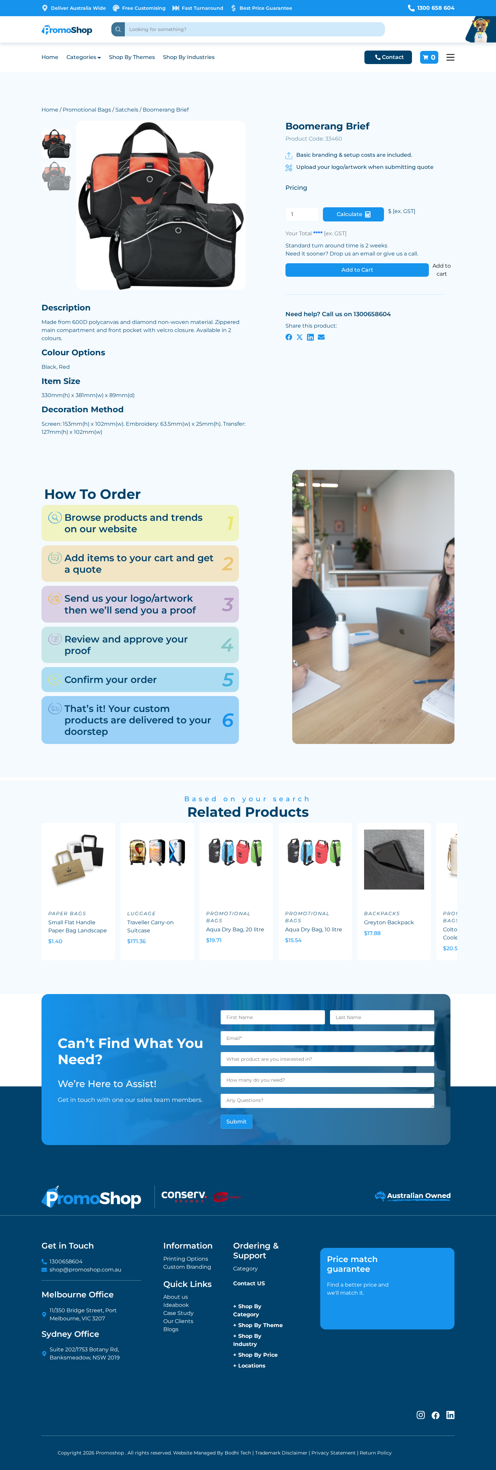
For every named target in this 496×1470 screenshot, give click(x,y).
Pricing (296, 187)
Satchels (126, 110)
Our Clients (178, 1321)
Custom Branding (187, 1267)
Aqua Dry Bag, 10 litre (313, 929)
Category (245, 1268)
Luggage (141, 913)
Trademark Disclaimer (281, 1453)
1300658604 (66, 1261)
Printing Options (185, 1259)
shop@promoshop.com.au (85, 1269)
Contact (393, 57)
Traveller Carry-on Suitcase (150, 926)
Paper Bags (67, 913)
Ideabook (176, 1305)
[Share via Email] (321, 337)
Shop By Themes (132, 57)
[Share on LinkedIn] (310, 337)
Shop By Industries (189, 57)
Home (50, 57)
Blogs (170, 1329)
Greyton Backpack (389, 922)
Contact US (249, 1283)
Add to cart (442, 270)
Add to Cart (357, 270)
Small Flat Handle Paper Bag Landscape (77, 926)
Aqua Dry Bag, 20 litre (235, 929)
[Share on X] (299, 337)
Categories (81, 57)
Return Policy (376, 1453)
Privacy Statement (333, 1453)
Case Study (178, 1313)
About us (175, 1297)
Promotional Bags (87, 110)
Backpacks (382, 913)
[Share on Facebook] (288, 337)
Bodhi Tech (238, 1453)
